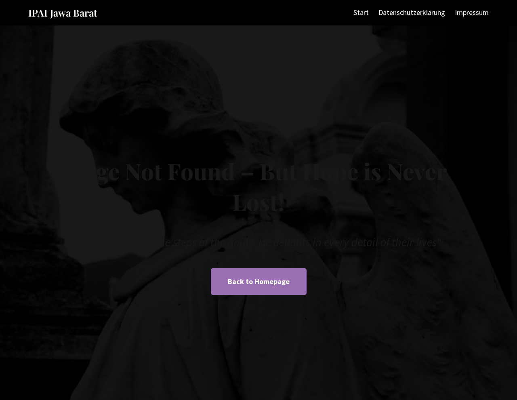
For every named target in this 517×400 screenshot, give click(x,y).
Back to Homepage (259, 281)
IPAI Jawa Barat (62, 12)
